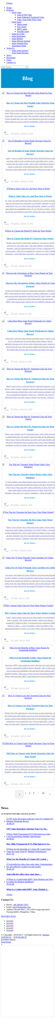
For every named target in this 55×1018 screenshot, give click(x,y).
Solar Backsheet (18, 36)
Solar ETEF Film (24, 15)
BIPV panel (22, 29)
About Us (10, 48)
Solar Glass (16, 12)
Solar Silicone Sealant (21, 41)
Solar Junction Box (20, 43)
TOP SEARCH (20, 937)
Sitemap (45, 935)
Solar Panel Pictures (20, 53)
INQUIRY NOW (8, 916)
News (8, 55)
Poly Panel (21, 27)
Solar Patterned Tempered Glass (30, 17)
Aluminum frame (19, 46)
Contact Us (11, 62)
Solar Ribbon (17, 39)
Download (10, 58)
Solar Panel (16, 22)
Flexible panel (23, 31)
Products (10, 10)
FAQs (8, 60)
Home (9, 8)
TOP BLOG (6, 937)
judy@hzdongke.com (21, 907)
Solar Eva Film (18, 34)
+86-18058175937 (21, 905)
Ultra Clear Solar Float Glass (29, 19)
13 (43, 793)
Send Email (6, 942)
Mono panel (22, 24)
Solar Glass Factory (20, 50)
